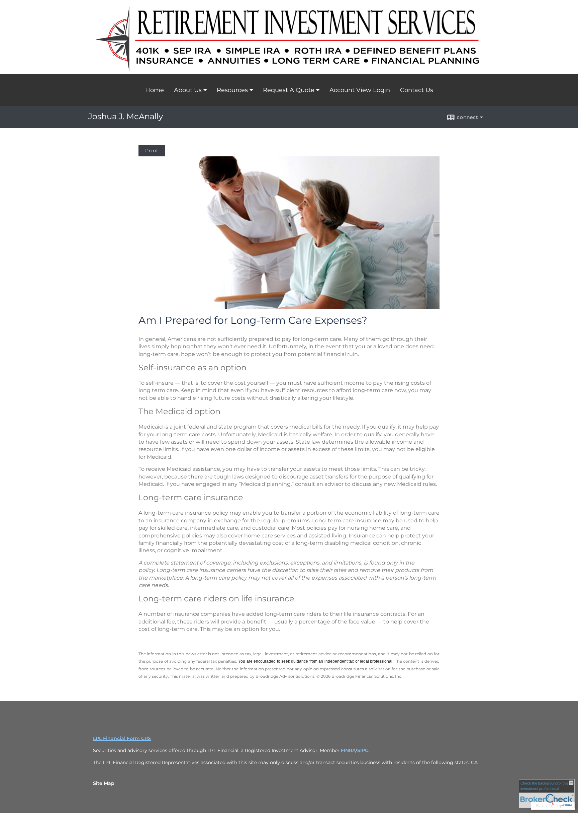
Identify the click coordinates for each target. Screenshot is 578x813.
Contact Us (416, 90)
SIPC (362, 750)
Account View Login (359, 90)
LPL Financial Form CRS (122, 738)
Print (152, 151)
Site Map (103, 783)
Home (154, 90)
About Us (188, 90)
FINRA (348, 750)
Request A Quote (288, 90)
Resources (232, 90)
